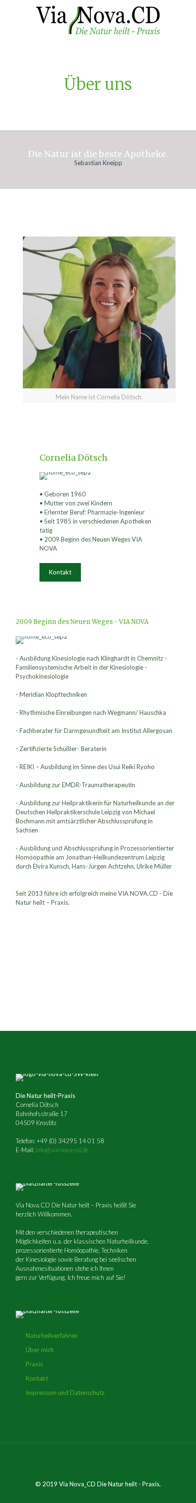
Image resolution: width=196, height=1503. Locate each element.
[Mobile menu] (183, 19)
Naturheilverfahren (52, 1335)
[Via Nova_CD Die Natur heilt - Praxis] (98, 19)
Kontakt (37, 1378)
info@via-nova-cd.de (62, 1150)
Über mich (40, 1350)
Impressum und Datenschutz (65, 1392)
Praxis (34, 1364)
